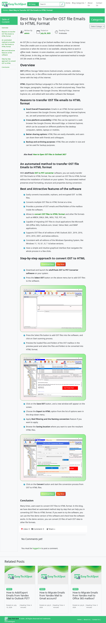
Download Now (48, 264)
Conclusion (5, 67)
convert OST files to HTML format (49, 214)
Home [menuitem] (68, 3)
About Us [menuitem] (90, 4)
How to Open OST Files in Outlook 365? (49, 154)
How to (9, 589)
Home (5, 10)
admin (26, 33)
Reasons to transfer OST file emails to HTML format (8, 34)
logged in (37, 548)
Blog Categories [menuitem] (78, 3)
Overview (5, 28)
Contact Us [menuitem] (99, 4)
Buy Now (60, 264)
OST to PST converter (44, 173)
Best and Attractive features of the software (8, 53)
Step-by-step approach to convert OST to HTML (9, 61)
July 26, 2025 (46, 33)
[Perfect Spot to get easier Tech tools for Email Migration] (14, 4)
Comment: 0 (38, 529)
